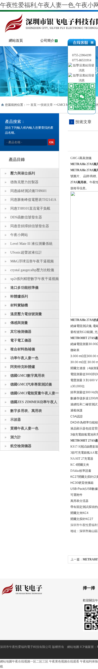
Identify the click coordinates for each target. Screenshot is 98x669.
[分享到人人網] (34, 609)
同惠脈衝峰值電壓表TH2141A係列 (28, 201)
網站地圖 (73, 647)
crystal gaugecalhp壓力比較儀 (32, 270)
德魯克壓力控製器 (24, 182)
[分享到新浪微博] (19, 609)
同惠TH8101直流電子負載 (30, 208)
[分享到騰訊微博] (26, 609)
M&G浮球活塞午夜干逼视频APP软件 (27, 262)
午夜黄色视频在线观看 (64, 661)
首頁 (33, 105)
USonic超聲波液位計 (26, 252)
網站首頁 (16, 40)
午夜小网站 (19, 235)
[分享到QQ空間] (11, 609)
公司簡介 (47, 40)
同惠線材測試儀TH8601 (28, 191)
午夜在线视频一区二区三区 (30, 661)
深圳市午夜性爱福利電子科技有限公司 (25, 647)
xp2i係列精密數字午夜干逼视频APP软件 (29, 280)
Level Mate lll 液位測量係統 (31, 244)
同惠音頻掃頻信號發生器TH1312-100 (24, 227)
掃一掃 (89, 588)
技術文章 (47, 105)
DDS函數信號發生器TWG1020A (21, 218)
